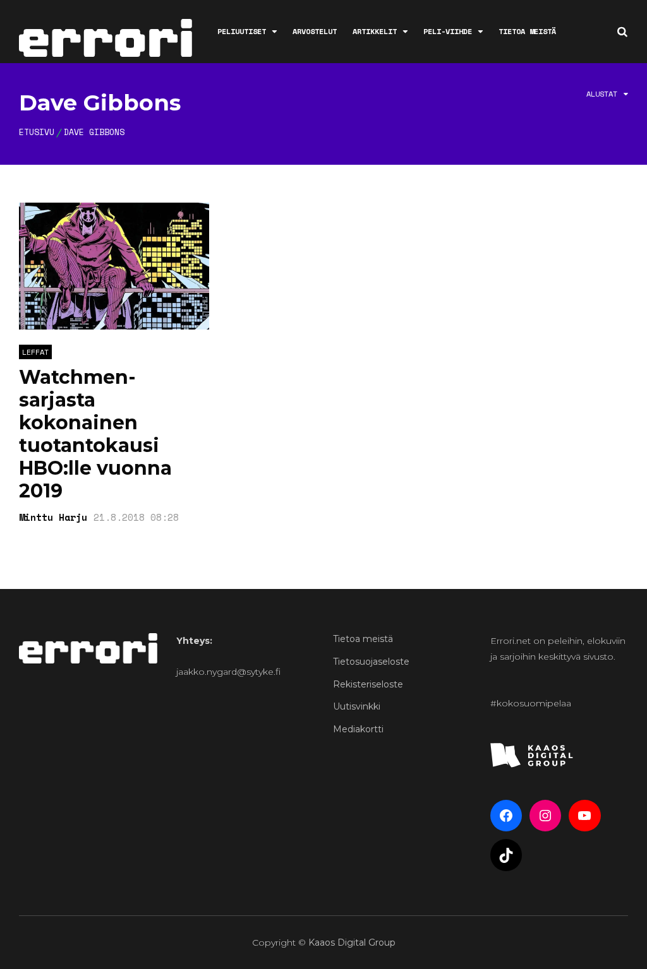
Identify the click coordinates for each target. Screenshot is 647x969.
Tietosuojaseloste (371, 661)
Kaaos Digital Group (352, 942)
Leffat (35, 352)
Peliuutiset (241, 31)
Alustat (601, 93)
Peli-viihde (447, 31)
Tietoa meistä (527, 31)
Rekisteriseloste (368, 684)
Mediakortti (358, 729)
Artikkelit (375, 31)
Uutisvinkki (356, 706)
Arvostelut (315, 31)
